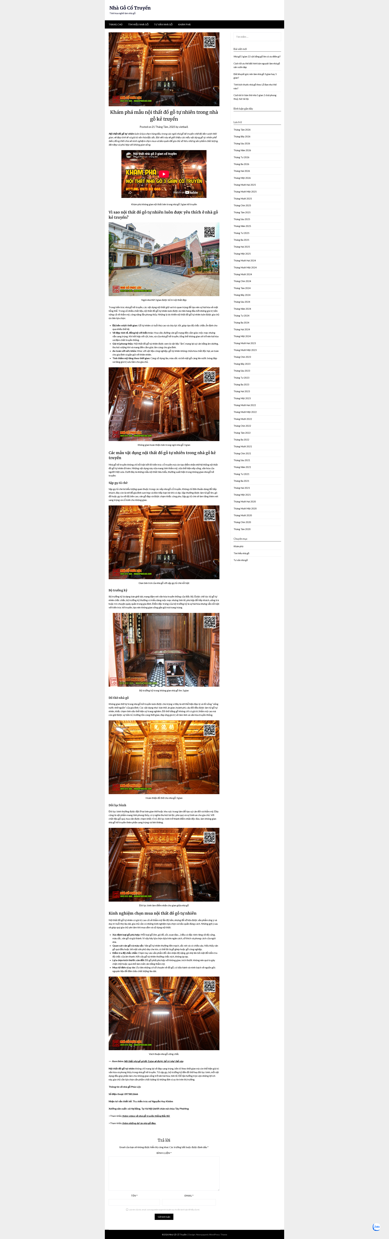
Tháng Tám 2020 (242, 529)
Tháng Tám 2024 (242, 288)
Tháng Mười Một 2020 (245, 508)
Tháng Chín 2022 (242, 425)
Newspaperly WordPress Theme (211, 1234)
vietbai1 (183, 126)
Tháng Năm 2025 (242, 226)
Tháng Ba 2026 (241, 164)
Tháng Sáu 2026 (242, 143)
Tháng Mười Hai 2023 (245, 343)
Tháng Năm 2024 (242, 308)
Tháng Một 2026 (242, 178)
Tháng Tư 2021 (241, 474)
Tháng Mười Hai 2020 (245, 501)
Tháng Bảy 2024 (242, 295)
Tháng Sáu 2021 (242, 460)
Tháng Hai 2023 (242, 391)
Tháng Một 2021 (242, 494)
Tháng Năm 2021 (242, 467)
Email (188, 1195)
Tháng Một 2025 (242, 253)
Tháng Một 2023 (242, 398)
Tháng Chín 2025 (242, 205)
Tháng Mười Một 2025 (245, 191)
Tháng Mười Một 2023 (245, 350)
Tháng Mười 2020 (243, 515)
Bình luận (164, 1152)
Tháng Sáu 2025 (242, 219)
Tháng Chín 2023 (242, 356)
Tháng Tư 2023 (241, 377)
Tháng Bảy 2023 (242, 363)
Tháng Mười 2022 (243, 419)
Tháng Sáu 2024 (242, 301)
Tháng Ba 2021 (241, 480)
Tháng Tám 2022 (242, 432)
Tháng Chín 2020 (242, 522)
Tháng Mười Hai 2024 (245, 260)
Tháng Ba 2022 (241, 439)
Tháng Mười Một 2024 (245, 267)
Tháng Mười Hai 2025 (245, 184)
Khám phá (184, 24)
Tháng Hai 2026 (242, 171)
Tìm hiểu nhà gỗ (138, 24)
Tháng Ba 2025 (241, 239)
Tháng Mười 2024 (243, 274)
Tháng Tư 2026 (241, 157)
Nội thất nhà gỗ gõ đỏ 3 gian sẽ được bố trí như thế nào (153, 1061)
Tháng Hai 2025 (242, 246)
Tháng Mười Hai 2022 (245, 405)
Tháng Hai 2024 (242, 329)
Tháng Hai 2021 (242, 487)
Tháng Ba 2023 (241, 384)
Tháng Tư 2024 (241, 315)
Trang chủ (116, 24)
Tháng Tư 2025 (241, 233)
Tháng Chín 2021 (242, 453)
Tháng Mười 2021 (243, 446)
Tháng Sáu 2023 (242, 370)
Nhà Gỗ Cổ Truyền (130, 8)
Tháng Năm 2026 (242, 150)
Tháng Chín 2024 (242, 281)
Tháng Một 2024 (242, 336)
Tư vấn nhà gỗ (163, 24)
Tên (134, 1195)
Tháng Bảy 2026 (242, 136)
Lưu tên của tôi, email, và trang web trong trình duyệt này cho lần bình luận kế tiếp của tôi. (164, 1209)
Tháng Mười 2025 (243, 198)
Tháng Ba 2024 (241, 322)
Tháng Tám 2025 (242, 212)
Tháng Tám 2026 (242, 129)
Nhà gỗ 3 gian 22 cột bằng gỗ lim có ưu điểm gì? (257, 56)
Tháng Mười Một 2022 (245, 412)
